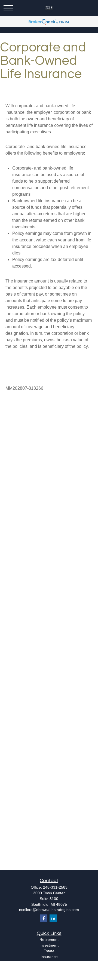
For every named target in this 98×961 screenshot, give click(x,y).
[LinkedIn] (53, 918)
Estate (49, 951)
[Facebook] (43, 918)
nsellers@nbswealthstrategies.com (49, 909)
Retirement (49, 939)
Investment (49, 945)
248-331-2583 (55, 887)
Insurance (49, 956)
